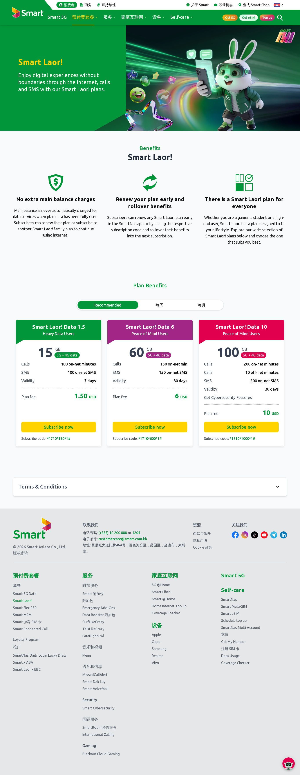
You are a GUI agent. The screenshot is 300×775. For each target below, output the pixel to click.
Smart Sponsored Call (30, 629)
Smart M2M (22, 615)
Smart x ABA (23, 662)
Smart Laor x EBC (27, 669)
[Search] (280, 17)
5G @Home (161, 585)
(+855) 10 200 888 (112, 533)
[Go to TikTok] (254, 534)
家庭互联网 (132, 17)
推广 (17, 647)
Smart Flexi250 (24, 608)
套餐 (17, 585)
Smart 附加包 (92, 594)
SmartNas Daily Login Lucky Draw (39, 655)
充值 (224, 635)
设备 (156, 17)
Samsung (159, 649)
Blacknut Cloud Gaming (101, 754)
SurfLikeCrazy (93, 622)
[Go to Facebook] (235, 534)
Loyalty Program (26, 639)
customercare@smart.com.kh (122, 539)
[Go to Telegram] (273, 534)
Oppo (156, 642)
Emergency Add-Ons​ (98, 608)
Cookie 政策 (202, 547)
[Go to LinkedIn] (283, 534)
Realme (157, 656)
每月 (202, 305)
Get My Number (233, 642)
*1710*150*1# (58, 439)
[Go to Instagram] (244, 534)
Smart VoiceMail (95, 689)
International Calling (98, 734)
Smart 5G (57, 17)
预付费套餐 (83, 17)
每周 (159, 305)
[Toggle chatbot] (288, 763)
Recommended (107, 305)
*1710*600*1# (150, 439)
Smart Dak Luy (93, 682)
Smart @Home (163, 599)
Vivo (155, 663)
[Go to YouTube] (264, 534)
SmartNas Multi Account (240, 628)
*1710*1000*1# (242, 439)
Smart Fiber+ (162, 592)
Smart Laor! (22, 601)
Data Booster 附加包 (98, 615)
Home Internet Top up (169, 606)
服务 (107, 17)
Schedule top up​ (234, 621)
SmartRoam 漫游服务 (99, 727)
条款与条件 (202, 533)
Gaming (89, 745)
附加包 (87, 601)
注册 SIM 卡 (230, 649)
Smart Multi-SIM (234, 606)
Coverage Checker (166, 613)
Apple (156, 635)
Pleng (86, 655)
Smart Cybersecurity (98, 708)
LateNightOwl (93, 636)
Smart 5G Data (24, 594)
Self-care (179, 17)
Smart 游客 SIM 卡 (27, 622)
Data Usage (230, 656)
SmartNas (229, 599)
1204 (136, 533)
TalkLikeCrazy (93, 629)
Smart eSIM (230, 613)
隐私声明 (200, 540)
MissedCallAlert (94, 675)
